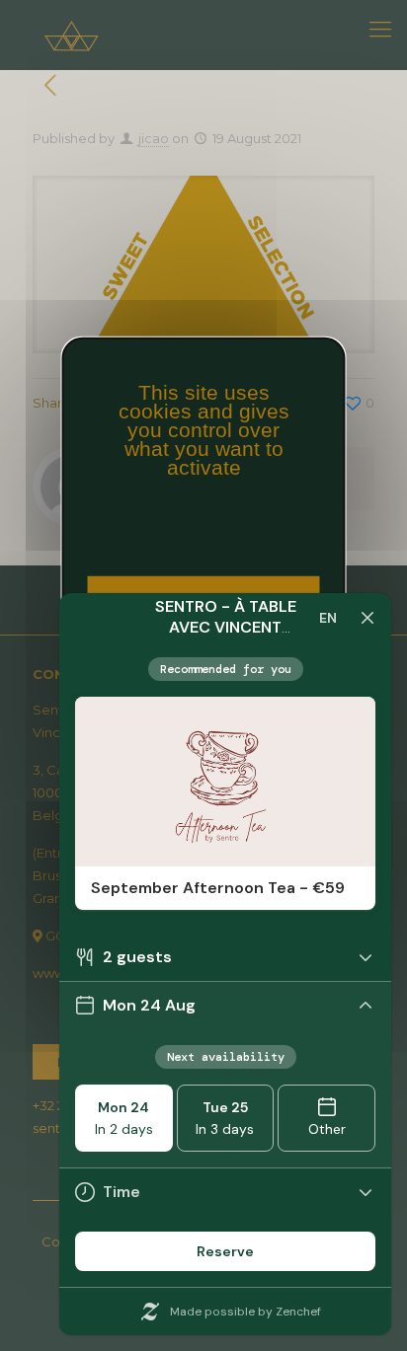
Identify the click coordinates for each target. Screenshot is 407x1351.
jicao (153, 138)
